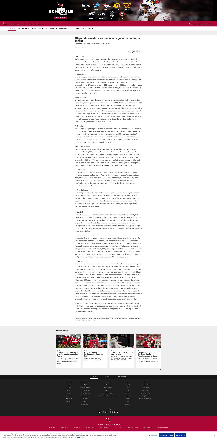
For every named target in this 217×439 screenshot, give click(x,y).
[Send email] (136, 52)
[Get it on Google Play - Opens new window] (114, 413)
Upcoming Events (85, 404)
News (69, 384)
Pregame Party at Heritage (145, 398)
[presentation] (160, 370)
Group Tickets (145, 395)
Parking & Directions (85, 395)
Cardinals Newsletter (107, 387)
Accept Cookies (180, 435)
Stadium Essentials (85, 393)
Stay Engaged (107, 382)
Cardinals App (107, 384)
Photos (69, 387)
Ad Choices (118, 427)
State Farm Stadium (85, 382)
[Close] (214, 435)
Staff (128, 401)
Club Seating (145, 390)
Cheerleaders (69, 398)
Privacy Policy (89, 427)
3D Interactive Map (85, 390)
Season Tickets (145, 387)
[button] (106, 369)
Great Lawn (85, 401)
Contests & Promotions (107, 393)
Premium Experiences (145, 393)
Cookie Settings (147, 427)
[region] (108, 435)
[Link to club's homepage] (5, 24)
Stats (128, 390)
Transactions (128, 395)
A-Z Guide (85, 384)
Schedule (128, 384)
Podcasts (69, 393)
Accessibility (76, 427)
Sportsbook (85, 398)
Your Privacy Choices (132, 427)
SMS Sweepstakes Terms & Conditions (108, 395)
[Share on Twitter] (133, 52)
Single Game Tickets (145, 384)
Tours (85, 407)
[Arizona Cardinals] (108, 420)
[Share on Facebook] (130, 52)
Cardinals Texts (107, 390)
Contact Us (52, 427)
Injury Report (128, 393)
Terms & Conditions (104, 427)
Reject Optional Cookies (166, 435)
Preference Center (163, 427)
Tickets (145, 382)
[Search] (190, 24)
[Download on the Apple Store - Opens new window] (102, 412)
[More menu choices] (46, 24)
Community (69, 395)
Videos (68, 390)
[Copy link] (140, 51)
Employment (128, 404)
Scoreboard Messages (85, 387)
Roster (127, 387)
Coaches (128, 398)
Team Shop (68, 401)
